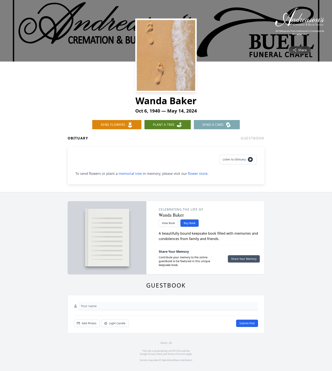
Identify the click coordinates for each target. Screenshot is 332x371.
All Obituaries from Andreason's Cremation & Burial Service (300, 33)
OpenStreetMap (170, 360)
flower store (198, 173)
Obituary (78, 138)
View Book (168, 223)
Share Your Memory (243, 259)
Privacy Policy (155, 354)
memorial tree (130, 173)
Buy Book (189, 223)
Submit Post (247, 323)
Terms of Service (176, 354)
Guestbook (252, 138)
